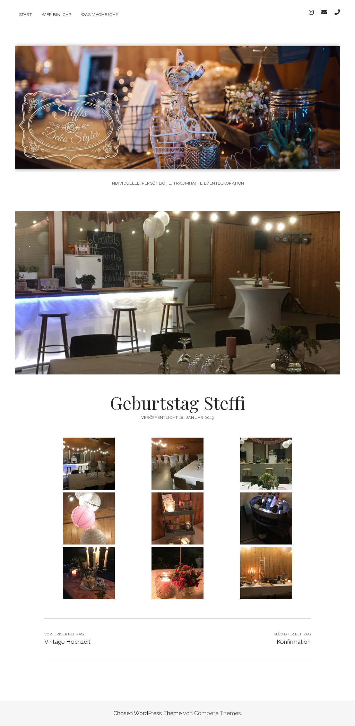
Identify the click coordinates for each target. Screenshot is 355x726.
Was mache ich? (99, 14)
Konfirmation (294, 641)
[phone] (337, 12)
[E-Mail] (324, 12)
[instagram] (311, 12)
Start (25, 14)
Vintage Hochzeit (67, 641)
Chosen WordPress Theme (147, 713)
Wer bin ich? (56, 14)
